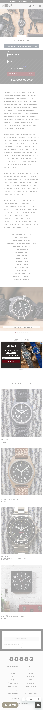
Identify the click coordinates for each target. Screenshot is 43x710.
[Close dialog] (41, 343)
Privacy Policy (15, 364)
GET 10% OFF (11, 361)
